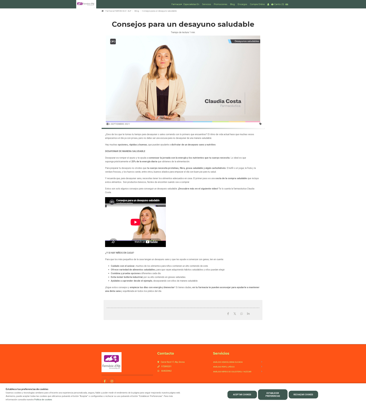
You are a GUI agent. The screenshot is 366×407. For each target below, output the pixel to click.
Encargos (242, 4)
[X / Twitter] (235, 313)
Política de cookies (43, 399)
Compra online (257, 4)
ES (287, 4)
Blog (232, 4)
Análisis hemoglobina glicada (228, 362)
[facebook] (105, 381)
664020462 (166, 371)
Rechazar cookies (303, 394)
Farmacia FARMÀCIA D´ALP (118, 11)
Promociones (220, 4)
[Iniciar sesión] (268, 4)
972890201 (166, 366)
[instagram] (112, 381)
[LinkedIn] (248, 314)
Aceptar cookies (242, 394)
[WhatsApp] (241, 314)
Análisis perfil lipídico (224, 367)
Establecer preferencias (272, 394)
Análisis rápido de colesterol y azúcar (232, 372)
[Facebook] (228, 314)
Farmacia (176, 4)
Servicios (206, 4)
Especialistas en (191, 4)
